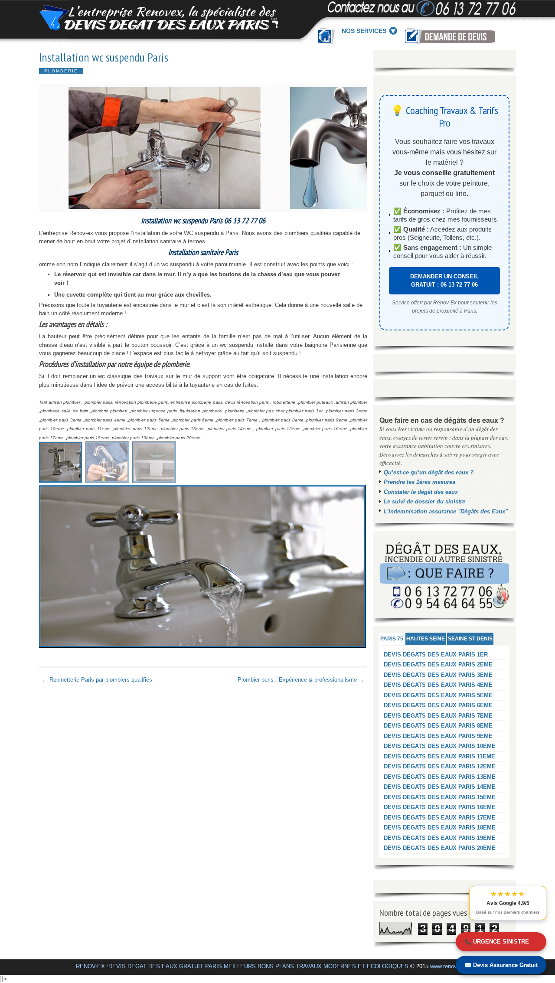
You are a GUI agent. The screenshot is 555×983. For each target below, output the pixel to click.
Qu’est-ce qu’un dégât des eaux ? (428, 472)
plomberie (61, 71)
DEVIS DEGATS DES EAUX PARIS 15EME (440, 797)
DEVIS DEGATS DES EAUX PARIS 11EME (439, 756)
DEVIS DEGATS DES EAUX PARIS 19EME (440, 838)
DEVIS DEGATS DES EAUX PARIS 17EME (440, 817)
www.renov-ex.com (453, 966)
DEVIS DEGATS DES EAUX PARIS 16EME (440, 807)
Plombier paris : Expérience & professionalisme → (301, 679)
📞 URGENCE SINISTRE (496, 941)
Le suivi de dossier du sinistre (424, 501)
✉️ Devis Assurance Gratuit (501, 965)
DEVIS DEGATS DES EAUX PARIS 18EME (440, 827)
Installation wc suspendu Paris (103, 57)
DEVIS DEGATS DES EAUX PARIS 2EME (438, 664)
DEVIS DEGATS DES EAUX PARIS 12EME (440, 766)
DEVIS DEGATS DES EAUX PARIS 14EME (440, 787)
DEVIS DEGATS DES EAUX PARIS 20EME (440, 848)
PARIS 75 (391, 639)
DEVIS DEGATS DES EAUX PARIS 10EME (440, 746)
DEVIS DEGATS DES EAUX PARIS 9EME (438, 736)
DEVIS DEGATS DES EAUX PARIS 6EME (438, 705)
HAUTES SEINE (425, 639)
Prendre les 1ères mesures (419, 482)
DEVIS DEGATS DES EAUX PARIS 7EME (438, 715)
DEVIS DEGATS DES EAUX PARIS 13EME (440, 777)
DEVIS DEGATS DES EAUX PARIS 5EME (438, 695)
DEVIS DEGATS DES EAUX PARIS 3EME (438, 675)
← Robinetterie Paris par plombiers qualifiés (97, 679)
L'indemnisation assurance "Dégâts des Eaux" (446, 511)
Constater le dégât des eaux (421, 492)
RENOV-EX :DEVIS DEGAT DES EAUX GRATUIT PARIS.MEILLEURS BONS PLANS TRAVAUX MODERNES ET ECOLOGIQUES (242, 966)
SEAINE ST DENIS (470, 639)
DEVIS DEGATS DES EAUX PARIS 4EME (438, 685)
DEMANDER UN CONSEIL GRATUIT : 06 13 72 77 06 (444, 280)
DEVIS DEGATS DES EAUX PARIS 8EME (438, 725)
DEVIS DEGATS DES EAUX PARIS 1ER (436, 654)
